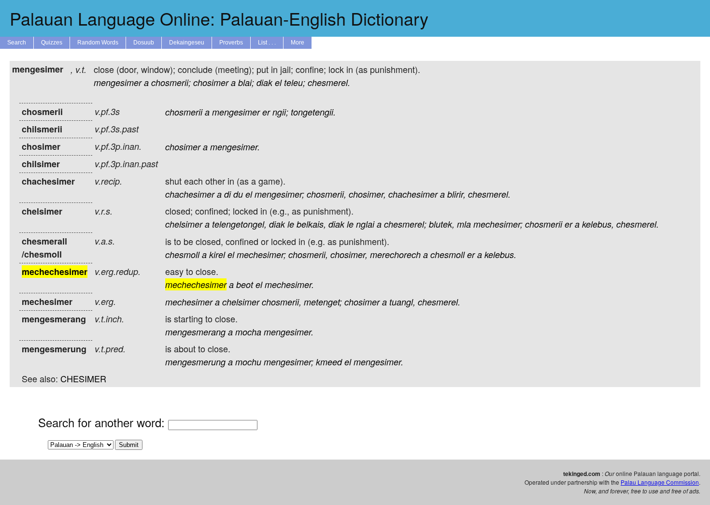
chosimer (210, 82)
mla (464, 224)
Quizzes (51, 42)
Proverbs (231, 42)
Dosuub (143, 42)
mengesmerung (195, 362)
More (297, 42)
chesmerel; (405, 224)
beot (244, 284)
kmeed (329, 362)
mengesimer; (279, 194)
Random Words (97, 42)
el (278, 82)
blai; (246, 82)
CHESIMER (83, 378)
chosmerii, (326, 194)
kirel (217, 254)
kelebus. (500, 254)
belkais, (311, 224)
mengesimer (118, 82)
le (290, 224)
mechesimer (189, 302)
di (227, 194)
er (266, 112)
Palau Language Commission (660, 482)
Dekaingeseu (186, 42)
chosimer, (367, 194)
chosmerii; (171, 82)
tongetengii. (313, 112)
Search (16, 42)
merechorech (395, 254)
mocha (248, 332)
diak (264, 82)
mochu (248, 362)
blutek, (441, 224)
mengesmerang (195, 332)
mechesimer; (498, 224)
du (238, 194)
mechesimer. (289, 284)
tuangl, (402, 302)
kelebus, (598, 224)
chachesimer (189, 194)
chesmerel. (329, 82)
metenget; (323, 302)
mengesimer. (235, 147)
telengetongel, (239, 224)
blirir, (456, 194)
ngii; (280, 112)
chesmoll (182, 254)
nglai (365, 224)
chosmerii (183, 112)
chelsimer (183, 224)
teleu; (294, 82)
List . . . (267, 42)
